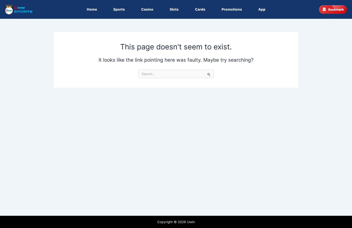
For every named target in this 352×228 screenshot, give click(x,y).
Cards (200, 9)
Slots (174, 9)
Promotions (232, 9)
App (261, 9)
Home (92, 9)
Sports (119, 9)
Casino (147, 9)
